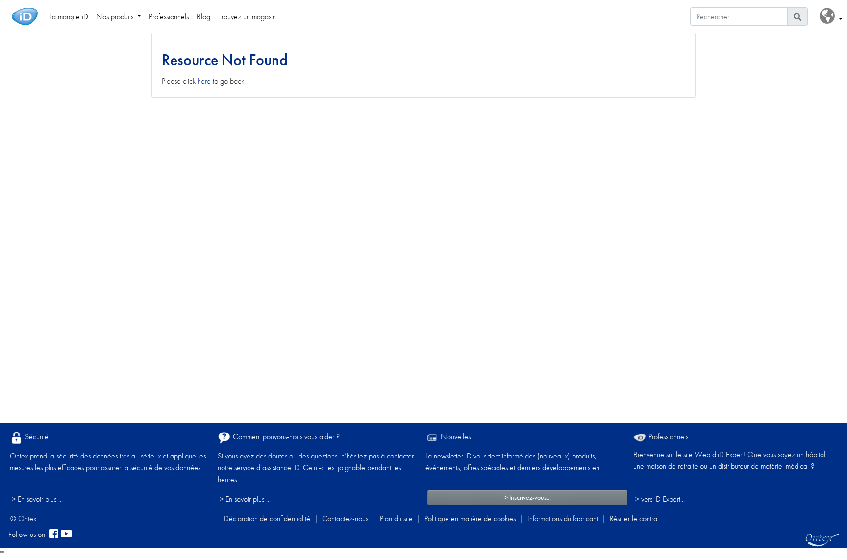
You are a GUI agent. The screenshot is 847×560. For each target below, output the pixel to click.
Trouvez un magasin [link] (247, 16)
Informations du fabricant (562, 518)
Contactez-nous (345, 518)
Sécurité (36, 437)
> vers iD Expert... (660, 499)
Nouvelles (455, 437)
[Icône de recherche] (797, 16)
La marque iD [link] (69, 16)
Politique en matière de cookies (470, 518)
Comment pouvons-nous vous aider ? (285, 437)
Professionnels (667, 437)
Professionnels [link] (169, 16)
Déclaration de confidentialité (267, 518)
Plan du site (396, 518)
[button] (831, 16)
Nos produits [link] (115, 16)
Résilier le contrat (634, 518)
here (204, 81)
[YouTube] (66, 534)
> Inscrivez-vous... (527, 497)
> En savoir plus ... (37, 499)
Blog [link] (203, 16)
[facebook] (53, 534)
